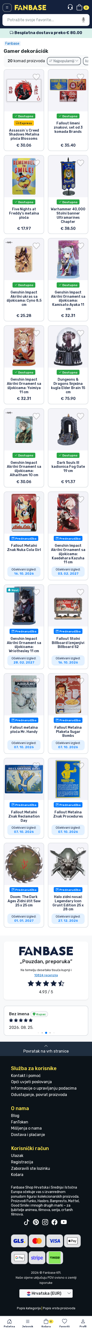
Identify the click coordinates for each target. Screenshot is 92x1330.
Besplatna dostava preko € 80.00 (48, 32)
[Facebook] (54, 1222)
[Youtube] (64, 1222)
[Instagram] (45, 1222)
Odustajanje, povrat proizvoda (39, 1094)
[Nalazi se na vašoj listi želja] (36, 77)
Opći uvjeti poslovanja (31, 1081)
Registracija (22, 1162)
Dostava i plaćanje (28, 1134)
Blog (15, 1115)
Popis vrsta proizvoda (59, 1308)
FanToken (19, 1122)
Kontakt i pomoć (26, 1075)
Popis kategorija (29, 1308)
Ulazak (17, 1155)
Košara (17, 1174)
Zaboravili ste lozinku (30, 1168)
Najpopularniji (64, 61)
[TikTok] (26, 1222)
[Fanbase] (30, 7)
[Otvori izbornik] (7, 7)
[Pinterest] (36, 1222)
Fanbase (12, 43)
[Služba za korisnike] (71, 7)
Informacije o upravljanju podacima (44, 1088)
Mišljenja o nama (26, 1128)
